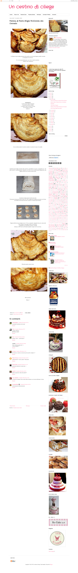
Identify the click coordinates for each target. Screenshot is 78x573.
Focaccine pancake (53, 243)
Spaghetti (50, 213)
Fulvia (13, 329)
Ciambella (51, 177)
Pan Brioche (65, 198)
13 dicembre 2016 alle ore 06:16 (25, 384)
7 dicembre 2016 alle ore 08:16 (20, 336)
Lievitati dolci (55, 191)
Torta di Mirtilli (57, 217)
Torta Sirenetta (59, 222)
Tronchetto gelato (52, 227)
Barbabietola (51, 170)
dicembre (52, 99)
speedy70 (13, 371)
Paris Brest (50, 202)
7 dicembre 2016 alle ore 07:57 (20, 329)
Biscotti (58, 170)
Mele (57, 195)
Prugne (65, 207)
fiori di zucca (60, 186)
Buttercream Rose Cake (61, 172)
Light (61, 191)
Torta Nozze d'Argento (54, 105)
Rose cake (62, 208)
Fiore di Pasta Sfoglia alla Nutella (56, 108)
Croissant (64, 182)
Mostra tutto (66, 265)
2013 (51, 129)
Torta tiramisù (59, 223)
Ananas (63, 168)
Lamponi (60, 190)
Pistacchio (62, 205)
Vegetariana (50, 228)
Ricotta (54, 209)
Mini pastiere (50, 196)
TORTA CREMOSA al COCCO (60, 236)
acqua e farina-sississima (54, 252)
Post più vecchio (43, 405)
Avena (61, 169)
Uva (65, 227)
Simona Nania (14, 364)
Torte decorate (51, 225)
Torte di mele (59, 225)
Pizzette (57, 206)
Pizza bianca (52, 206)
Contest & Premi (46, 14)
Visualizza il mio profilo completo (54, 47)
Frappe (55, 187)
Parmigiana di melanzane (56, 202)
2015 (51, 126)
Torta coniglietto (51, 216)
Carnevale (56, 175)
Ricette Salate (31, 14)
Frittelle (62, 187)
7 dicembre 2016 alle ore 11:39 (21, 351)
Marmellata (56, 194)
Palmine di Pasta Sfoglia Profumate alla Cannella (59, 106)
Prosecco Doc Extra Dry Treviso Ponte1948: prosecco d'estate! (60, 253)
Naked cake (52, 197)
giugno (52, 116)
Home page (28, 405)
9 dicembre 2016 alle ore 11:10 (23, 364)
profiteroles (61, 207)
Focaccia (65, 186)
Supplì (64, 213)
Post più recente (12, 405)
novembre (52, 110)
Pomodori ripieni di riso (52, 207)
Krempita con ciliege (55, 190)
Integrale (59, 189)
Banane (67, 169)
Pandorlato (52, 103)
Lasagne (65, 190)
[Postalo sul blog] (26, 312)
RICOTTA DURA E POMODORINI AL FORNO (59, 247)
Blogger (51, 564)
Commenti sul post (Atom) (17, 407)
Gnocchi (66, 188)
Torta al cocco (63, 214)
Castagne (65, 175)
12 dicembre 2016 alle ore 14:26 (24, 377)
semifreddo (56, 211)
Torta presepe (54, 222)
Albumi (55, 168)
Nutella (55, 198)
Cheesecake (50, 176)
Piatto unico (64, 204)
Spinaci (53, 213)
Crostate (51, 184)
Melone (61, 195)
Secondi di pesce (51, 211)
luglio (52, 114)
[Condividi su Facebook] (28, 312)
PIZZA (66, 205)
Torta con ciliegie (57, 215)
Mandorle (50, 194)
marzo (52, 121)
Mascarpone (63, 194)
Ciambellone (51, 178)
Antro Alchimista (15, 377)
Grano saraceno (55, 189)
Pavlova (58, 203)
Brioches (50, 172)
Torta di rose (62, 217)
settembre (52, 111)
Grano (50, 189)
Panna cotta (65, 201)
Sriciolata (57, 213)
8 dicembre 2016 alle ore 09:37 (23, 357)
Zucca (53, 229)
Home (11, 14)
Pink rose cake (57, 205)
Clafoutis (58, 180)
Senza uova (64, 212)
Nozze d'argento (51, 198)
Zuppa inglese (64, 229)
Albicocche (50, 168)
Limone (64, 191)
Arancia (56, 169)
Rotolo (67, 208)
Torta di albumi (56, 216)
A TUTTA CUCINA (53, 235)
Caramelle (51, 175)
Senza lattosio (57, 212)
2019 (51, 93)
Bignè (55, 170)
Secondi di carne (63, 210)
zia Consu (14, 351)
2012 (51, 130)
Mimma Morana (15, 357)
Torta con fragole (63, 215)
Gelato (53, 188)
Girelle (58, 188)
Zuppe (49, 230)
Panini (61, 201)
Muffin (66, 196)
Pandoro (59, 199)
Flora (13, 336)
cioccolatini (64, 178)
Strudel (60, 213)
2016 (51, 97)
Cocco (62, 180)
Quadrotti (50, 208)
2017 (51, 96)
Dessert (66, 183)
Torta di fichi (61, 216)
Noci (65, 197)
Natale (56, 197)
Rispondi (13, 325)
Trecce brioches (65, 226)
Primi (57, 207)
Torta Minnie (50, 220)
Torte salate (59, 226)
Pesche (59, 204)
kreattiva (51, 258)
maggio (52, 118)
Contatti (54, 14)
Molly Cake (59, 196)
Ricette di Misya (53, 242)
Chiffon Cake (63, 176)
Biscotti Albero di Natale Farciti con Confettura (58, 102)
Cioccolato (51, 180)
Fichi (61, 185)
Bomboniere (61, 171)
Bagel (63, 169)
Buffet (55, 172)
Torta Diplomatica (54, 219)
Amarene (59, 168)
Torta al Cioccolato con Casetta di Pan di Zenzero (59, 100)
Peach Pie (61, 203)
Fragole (50, 187)
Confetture (57, 181)
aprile (52, 119)
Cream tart (54, 182)
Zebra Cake (55, 228)
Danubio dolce (62, 183)
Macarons (60, 193)
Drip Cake (54, 185)
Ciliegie (58, 178)
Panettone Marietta (56, 201)
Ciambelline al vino (63, 177)
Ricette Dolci (23, 14)
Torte (63, 224)
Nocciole (61, 197)
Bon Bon (65, 171)
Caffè (51, 174)
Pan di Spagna (51, 199)
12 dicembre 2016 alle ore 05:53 (21, 371)
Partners (39, 14)
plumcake (61, 206)
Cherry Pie (57, 176)
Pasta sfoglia (21, 314)
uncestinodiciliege (15, 384)
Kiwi (63, 189)
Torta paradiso (63, 221)
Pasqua (63, 202)
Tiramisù (54, 214)
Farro (58, 185)
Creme (60, 182)
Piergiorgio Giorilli (51, 205)
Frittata (58, 187)
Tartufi (67, 213)
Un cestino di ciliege (31, 7)
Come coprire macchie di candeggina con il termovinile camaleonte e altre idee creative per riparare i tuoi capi (60, 261)
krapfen (50, 190)
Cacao (67, 172)
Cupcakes (57, 183)
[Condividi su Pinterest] (29, 312)
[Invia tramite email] (25, 312)
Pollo (65, 206)
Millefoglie (64, 195)
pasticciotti (54, 203)
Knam (66, 189)
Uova (62, 227)
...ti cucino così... (53, 245)
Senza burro (61, 211)
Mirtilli (54, 196)
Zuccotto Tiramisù (58, 229)
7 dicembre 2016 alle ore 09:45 (21, 343)
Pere (55, 204)
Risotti (59, 208)
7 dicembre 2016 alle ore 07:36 (23, 322)
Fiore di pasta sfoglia (53, 186)
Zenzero (59, 228)
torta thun (53, 223)
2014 (51, 127)
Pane (62, 199)
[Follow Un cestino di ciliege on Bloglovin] (54, 158)
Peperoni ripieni (51, 204)
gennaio (52, 124)
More (63, 196)
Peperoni (65, 203)
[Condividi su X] (27, 312)
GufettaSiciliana (15, 322)
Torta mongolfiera (60, 220)
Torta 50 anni (58, 214)
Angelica (52, 169)
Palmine (17, 314)
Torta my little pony (57, 221)
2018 (51, 94)
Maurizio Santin (51, 195)
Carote (61, 175)
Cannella (14, 314)
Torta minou (55, 220)
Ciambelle (56, 177)
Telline (50, 214)
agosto (52, 113)
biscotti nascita (56, 171)
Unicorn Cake (58, 227)
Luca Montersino (55, 193)
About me (16, 14)
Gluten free (62, 188)
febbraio (52, 122)
